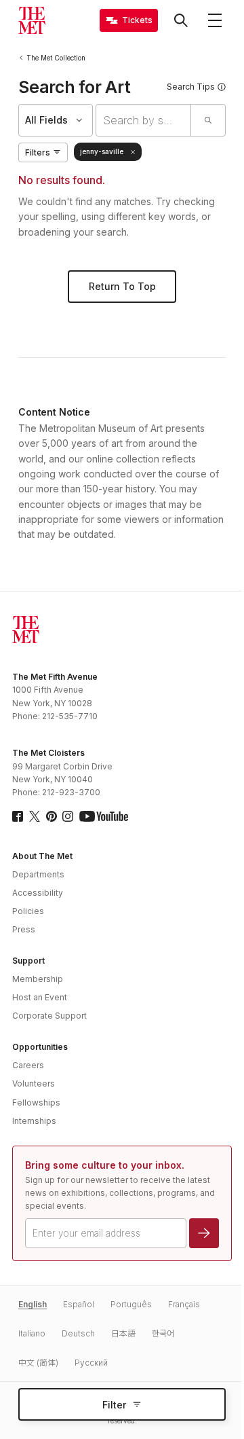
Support (28, 960)
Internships (34, 1121)
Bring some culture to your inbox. (104, 1165)
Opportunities (40, 1047)
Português (131, 1304)
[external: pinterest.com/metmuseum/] (51, 816)
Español (78, 1304)
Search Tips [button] (191, 86)
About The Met (42, 856)
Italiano (31, 1333)
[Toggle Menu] (215, 20)
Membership (37, 979)
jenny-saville (101, 151)
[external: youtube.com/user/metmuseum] (103, 816)
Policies (28, 911)
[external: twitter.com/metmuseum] (34, 816)
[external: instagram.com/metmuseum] (67, 816)
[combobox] (143, 120)
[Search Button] (181, 20)
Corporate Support (49, 1015)
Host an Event (39, 997)
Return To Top (122, 286)
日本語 (123, 1333)
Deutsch (78, 1333)
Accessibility (37, 893)
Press (23, 929)
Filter (114, 1404)
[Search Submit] (207, 120)
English (32, 1304)
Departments (38, 874)
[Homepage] (31, 20)
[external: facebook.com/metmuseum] (17, 816)
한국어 (163, 1333)
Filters (37, 152)
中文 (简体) (38, 1363)
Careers (28, 1065)
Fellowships (36, 1102)
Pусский (91, 1363)
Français (184, 1304)
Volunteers (33, 1083)
